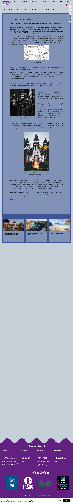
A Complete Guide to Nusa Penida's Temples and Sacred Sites (12, 234)
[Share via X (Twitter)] (14, 204)
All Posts (5, 9)
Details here (30, 501)
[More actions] (62, 19)
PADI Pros (27, 9)
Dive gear (42, 9)
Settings (59, 500)
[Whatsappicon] (31, 473)
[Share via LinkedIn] (17, 204)
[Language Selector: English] (67, 5)
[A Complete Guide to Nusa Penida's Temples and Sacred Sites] (13, 225)
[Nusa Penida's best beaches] (59, 225)
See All (68, 216)
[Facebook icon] (34, 473)
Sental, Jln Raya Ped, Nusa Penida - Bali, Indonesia (39, 495)
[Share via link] (21, 204)
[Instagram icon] (38, 473)
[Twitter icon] (44, 473)
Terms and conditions (43, 466)
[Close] (71, 500)
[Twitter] (70, 18)
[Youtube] (70, 21)
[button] (16, 2)
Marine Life (34, 9)
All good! (66, 500)
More (54, 9)
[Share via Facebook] (10, 204)
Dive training (11, 9)
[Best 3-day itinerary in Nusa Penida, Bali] (36, 225)
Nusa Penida (19, 9)
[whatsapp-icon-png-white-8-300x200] (70, 2)
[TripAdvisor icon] (41, 473)
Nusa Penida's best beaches (58, 233)
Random (48, 9)
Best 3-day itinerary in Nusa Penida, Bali (35, 234)
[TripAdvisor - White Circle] (70, 14)
